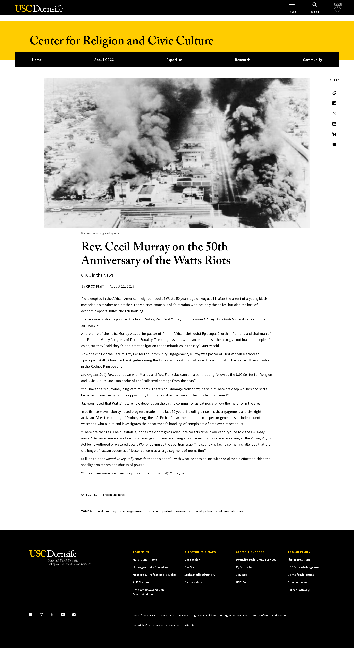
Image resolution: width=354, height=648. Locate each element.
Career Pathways (299, 590)
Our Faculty (192, 559)
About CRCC (104, 59)
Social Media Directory (199, 575)
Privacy (183, 615)
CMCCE (153, 511)
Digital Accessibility (204, 615)
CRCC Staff (95, 286)
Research (242, 59)
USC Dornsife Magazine (303, 567)
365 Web (241, 575)
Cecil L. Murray (106, 511)
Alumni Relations (299, 559)
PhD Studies (141, 582)
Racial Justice (203, 511)
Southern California (229, 511)
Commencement (299, 582)
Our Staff (190, 567)
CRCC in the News (114, 495)
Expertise (174, 59)
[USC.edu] (337, 7)
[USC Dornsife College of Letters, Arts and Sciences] (39, 11)
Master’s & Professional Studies (154, 575)
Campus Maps (193, 582)
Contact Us (168, 615)
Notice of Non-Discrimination (270, 615)
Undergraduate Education (151, 567)
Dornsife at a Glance (145, 615)
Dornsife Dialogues (301, 575)
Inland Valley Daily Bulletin (215, 319)
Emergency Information (234, 615)
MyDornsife (244, 567)
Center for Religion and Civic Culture (122, 42)
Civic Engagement (132, 511)
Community (312, 59)
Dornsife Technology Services (256, 559)
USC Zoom (243, 582)
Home (37, 59)
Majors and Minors (145, 559)
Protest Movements (176, 511)
